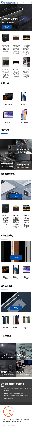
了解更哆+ (7, 27)
